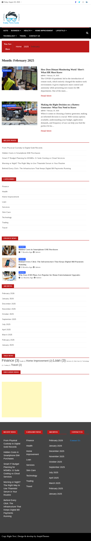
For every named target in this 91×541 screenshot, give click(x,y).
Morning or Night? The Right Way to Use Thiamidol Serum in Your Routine (33, 163)
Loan (4, 202)
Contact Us (34, 36)
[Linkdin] (86, 2)
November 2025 (9, 309)
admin (43, 75)
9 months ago (26, 267)
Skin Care (6, 212)
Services (6, 207)
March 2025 (7, 335)
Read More (46, 96)
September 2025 (9, 319)
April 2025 (6, 330)
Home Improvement (44, 31)
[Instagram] (83, 2)
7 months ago (26, 252)
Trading (5, 222)
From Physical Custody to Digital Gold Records (22, 148)
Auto (5, 31)
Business (15, 31)
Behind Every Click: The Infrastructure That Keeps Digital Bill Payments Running (36, 168)
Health (27, 31)
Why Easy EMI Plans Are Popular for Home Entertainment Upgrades (49, 275)
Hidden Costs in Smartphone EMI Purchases (21, 153)
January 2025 (8, 345)
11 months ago (27, 278)
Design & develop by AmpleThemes (33, 536)
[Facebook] (76, 2)
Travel (23, 36)
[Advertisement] (22, 399)
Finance (5, 186)
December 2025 (9, 304)
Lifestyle (60, 31)
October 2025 (8, 314)
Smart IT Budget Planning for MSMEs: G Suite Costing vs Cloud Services (33, 158)
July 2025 (6, 324)
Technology (9, 36)
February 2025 (8, 340)
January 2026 (8, 299)
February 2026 (8, 293)
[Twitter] (79, 2)
